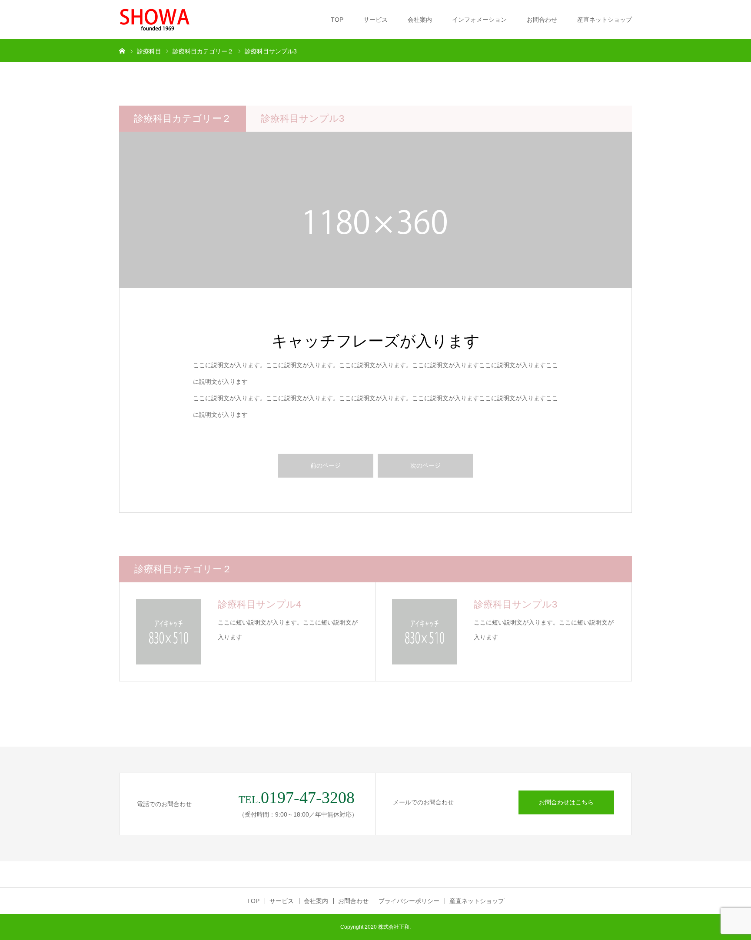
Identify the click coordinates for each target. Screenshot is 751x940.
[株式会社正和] (154, 19)
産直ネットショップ (604, 19)
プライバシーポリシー (409, 901)
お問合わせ (542, 19)
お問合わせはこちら (566, 802)
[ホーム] (122, 50)
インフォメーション (479, 19)
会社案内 (420, 19)
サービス (375, 19)
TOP (337, 19)
